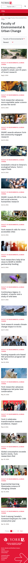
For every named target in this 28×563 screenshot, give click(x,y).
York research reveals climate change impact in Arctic (14, 325)
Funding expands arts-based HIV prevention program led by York (13, 356)
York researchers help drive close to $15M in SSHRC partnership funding (13, 261)
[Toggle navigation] (3, 14)
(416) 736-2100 (5, 551)
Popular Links (11, 6)
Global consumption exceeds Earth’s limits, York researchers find (13, 453)
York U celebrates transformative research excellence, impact (11, 421)
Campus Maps (4, 552)
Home (2, 18)
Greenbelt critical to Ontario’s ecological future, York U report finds (14, 167)
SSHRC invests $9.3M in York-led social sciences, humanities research (14, 199)
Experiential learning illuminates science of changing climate (10, 486)
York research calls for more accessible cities (13, 230)
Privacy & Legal (4, 556)
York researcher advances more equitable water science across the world (14, 102)
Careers (3, 559)
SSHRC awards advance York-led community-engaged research (13, 134)
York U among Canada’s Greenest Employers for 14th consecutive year (13, 518)
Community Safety (5, 555)
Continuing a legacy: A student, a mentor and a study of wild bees (11, 294)
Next (21, 531)
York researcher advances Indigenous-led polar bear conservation (12, 389)
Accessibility (4, 558)
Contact (3, 549)
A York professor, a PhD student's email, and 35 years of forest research (13, 69)
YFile (3, 11)
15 (18, 531)
